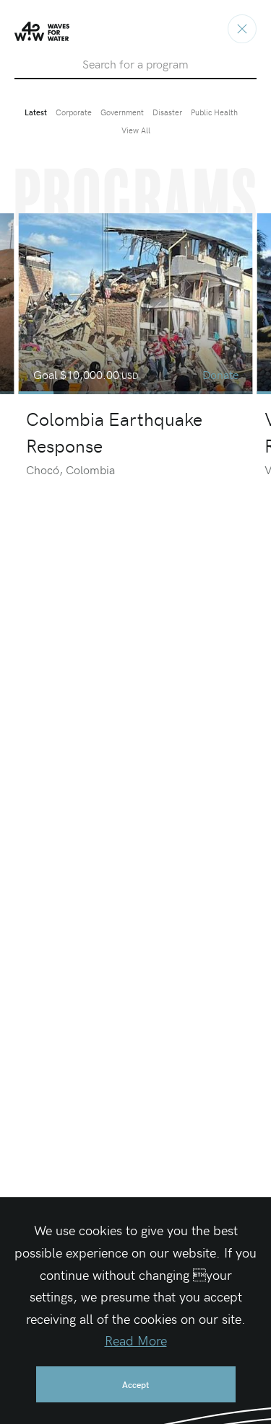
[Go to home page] (242, 28)
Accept (135, 1384)
